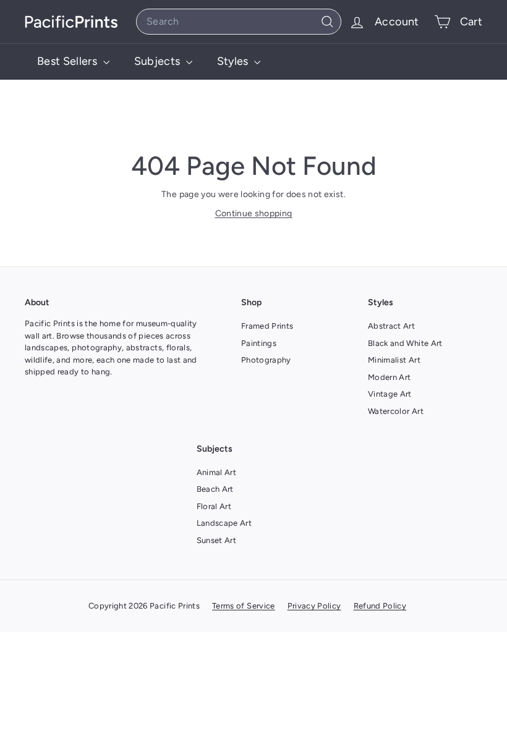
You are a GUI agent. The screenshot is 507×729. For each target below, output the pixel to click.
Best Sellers (68, 61)
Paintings (258, 343)
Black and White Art (405, 343)
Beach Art (215, 489)
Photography (266, 359)
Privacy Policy (314, 605)
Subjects (158, 61)
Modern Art (389, 377)
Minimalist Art (394, 359)
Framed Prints (267, 326)
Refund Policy (380, 605)
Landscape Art (224, 523)
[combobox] (238, 22)
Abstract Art (391, 326)
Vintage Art (390, 393)
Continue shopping (253, 213)
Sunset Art (217, 540)
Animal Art (217, 472)
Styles (234, 61)
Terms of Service (243, 605)
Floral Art (214, 506)
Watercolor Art (396, 411)
